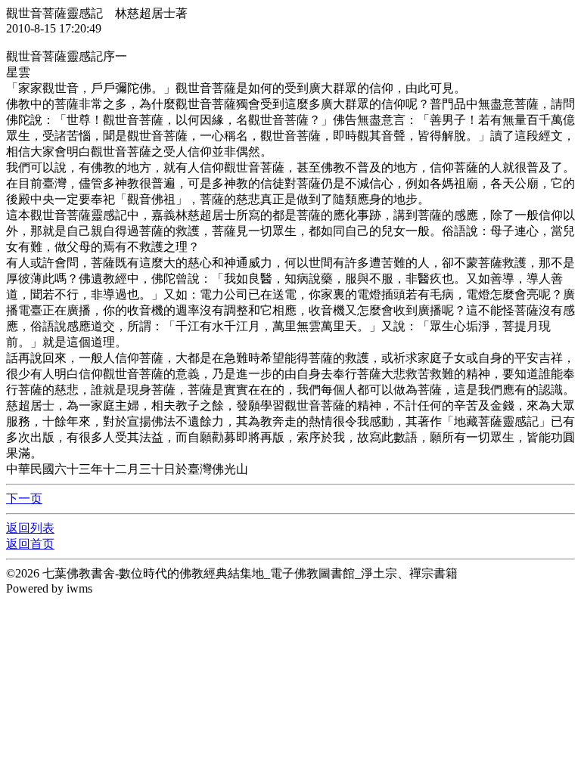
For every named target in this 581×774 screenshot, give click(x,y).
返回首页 (30, 543)
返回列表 (30, 528)
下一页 (24, 498)
